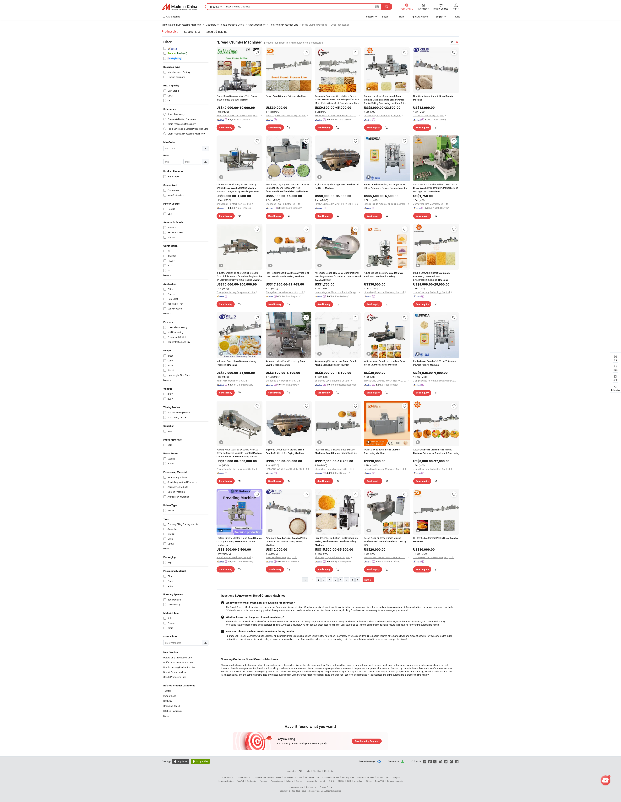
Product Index (383, 777)
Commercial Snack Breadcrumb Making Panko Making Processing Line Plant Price (385, 100)
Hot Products (227, 777)
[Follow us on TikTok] (430, 761)
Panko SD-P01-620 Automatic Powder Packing (435, 363)
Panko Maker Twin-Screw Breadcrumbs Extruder (237, 98)
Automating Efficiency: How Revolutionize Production (335, 363)
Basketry (167, 700)
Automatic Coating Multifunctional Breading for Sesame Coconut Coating (338, 276)
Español (240, 781)
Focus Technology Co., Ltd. (312, 791)
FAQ (300, 771)
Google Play (200, 761)
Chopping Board (171, 705)
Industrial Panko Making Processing (236, 363)
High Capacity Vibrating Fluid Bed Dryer (337, 186)
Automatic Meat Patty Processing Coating (286, 363)
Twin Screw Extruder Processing (382, 451)
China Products (243, 777)
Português (251, 781)
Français (263, 781)
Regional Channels (365, 777)
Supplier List (192, 32)
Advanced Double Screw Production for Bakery (383, 274)
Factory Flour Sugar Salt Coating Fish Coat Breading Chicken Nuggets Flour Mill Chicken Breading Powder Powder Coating (239, 453)
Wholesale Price (312, 777)
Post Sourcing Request (366, 741)
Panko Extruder (286, 96)
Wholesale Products (293, 777)
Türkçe (368, 781)
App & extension (420, 16)
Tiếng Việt (379, 781)
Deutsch (299, 781)
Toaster (167, 690)
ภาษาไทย (358, 781)
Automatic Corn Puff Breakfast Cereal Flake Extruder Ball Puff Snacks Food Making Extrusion (435, 188)
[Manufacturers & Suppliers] (179, 6)
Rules (457, 16)
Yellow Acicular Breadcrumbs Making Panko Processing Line (385, 541)
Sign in (456, 8)
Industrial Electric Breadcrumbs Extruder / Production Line (336, 451)
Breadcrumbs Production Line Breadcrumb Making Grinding (336, 541)
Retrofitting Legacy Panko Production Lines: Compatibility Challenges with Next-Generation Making (288, 188)
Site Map (317, 771)
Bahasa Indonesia (395, 781)
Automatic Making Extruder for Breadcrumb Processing (436, 451)
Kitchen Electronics (172, 710)
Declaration (311, 787)
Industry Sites (348, 777)
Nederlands (312, 781)
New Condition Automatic (433, 98)
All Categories (173, 16)
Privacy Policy (326, 787)
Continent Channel (330, 777)
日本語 (341, 781)
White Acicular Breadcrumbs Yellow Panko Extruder (385, 363)
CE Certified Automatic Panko (435, 539)
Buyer (385, 16)
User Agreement (296, 787)
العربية (322, 781)
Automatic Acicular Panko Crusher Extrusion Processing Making (286, 541)
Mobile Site (329, 771)
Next (367, 579)
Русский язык (277, 781)
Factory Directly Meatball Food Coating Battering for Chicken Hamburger (239, 541)
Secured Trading (216, 32)
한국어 (332, 781)
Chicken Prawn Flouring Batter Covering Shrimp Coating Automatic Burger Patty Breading (238, 188)
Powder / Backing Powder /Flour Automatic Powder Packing (385, 186)
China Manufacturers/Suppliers (267, 777)
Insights (396, 777)
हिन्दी (349, 781)
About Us (291, 771)
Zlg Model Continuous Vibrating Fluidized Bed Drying (285, 451)
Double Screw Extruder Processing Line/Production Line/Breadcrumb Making (431, 276)
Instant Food (169, 695)
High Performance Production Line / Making (288, 274)
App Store (180, 761)
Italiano (289, 781)
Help (401, 16)
